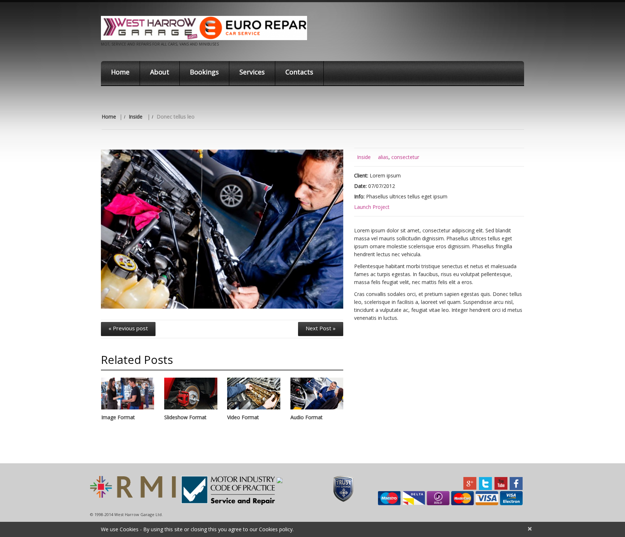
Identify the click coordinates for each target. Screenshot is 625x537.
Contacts (299, 72)
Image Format (118, 417)
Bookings (204, 72)
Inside (136, 116)
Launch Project (372, 206)
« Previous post (128, 328)
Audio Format (306, 417)
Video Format (243, 417)
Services (252, 72)
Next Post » (321, 328)
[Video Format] (253, 393)
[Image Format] (127, 393)
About (159, 72)
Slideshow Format (185, 417)
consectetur (405, 157)
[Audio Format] (316, 393)
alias (383, 157)
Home (120, 72)
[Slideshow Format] (190, 393)
